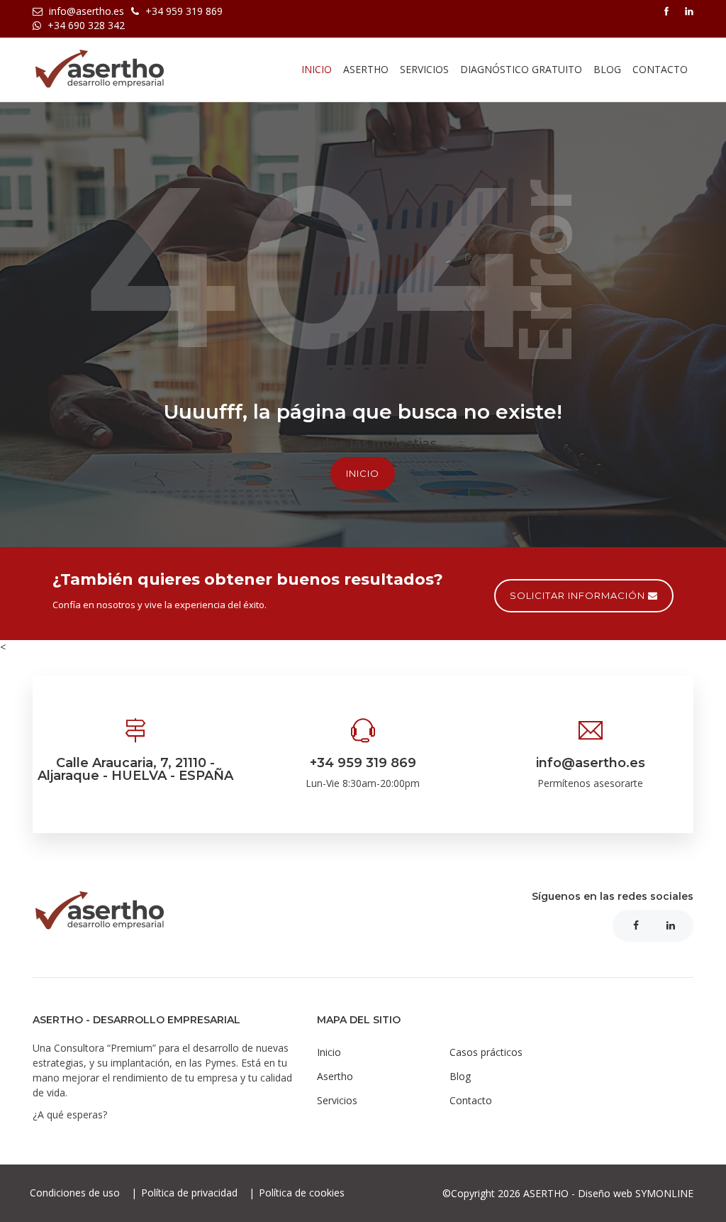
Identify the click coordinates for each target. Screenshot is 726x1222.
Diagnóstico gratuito (521, 69)
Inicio (316, 69)
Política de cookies (302, 1192)
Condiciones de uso (76, 1192)
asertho (366, 69)
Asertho (335, 1076)
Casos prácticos (486, 1052)
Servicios (424, 69)
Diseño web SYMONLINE (635, 1193)
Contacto (660, 69)
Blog (607, 69)
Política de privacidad (190, 1192)
